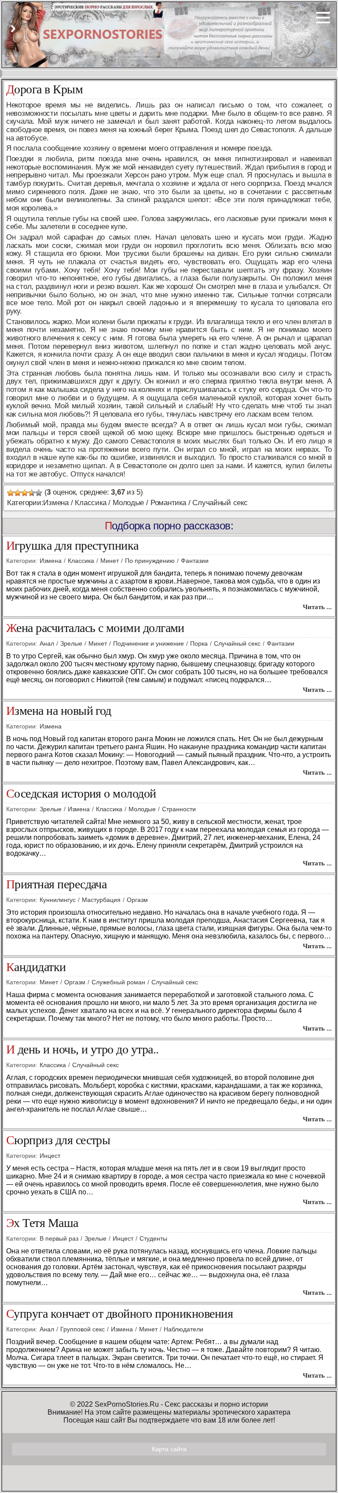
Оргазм (137, 899)
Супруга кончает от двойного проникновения (119, 1314)
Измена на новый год (58, 711)
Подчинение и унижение (148, 643)
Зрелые (71, 643)
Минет (109, 560)
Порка (199, 643)
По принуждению (150, 560)
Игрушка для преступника (72, 546)
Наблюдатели (183, 1329)
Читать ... (317, 606)
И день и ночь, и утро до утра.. (82, 1049)
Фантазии (195, 560)
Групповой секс (82, 1329)
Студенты (153, 1238)
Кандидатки (36, 967)
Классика (90, 503)
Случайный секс (219, 503)
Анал (47, 643)
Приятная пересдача (56, 884)
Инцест (50, 1155)
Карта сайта (169, 1448)
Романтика (168, 503)
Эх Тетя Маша (42, 1223)
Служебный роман (118, 982)
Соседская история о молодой (81, 793)
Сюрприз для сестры (58, 1140)
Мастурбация (101, 899)
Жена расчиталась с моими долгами (95, 628)
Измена (55, 503)
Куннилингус (58, 899)
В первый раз (59, 1238)
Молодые (128, 503)
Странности (179, 809)
